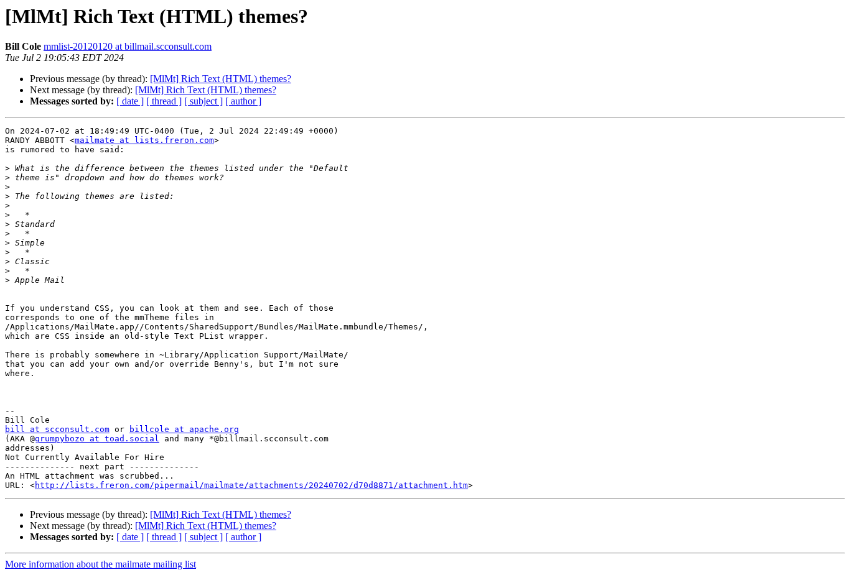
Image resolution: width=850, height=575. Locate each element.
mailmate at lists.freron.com (144, 140)
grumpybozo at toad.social (97, 438)
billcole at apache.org (184, 429)
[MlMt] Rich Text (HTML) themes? (220, 78)
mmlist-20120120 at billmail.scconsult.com (128, 46)
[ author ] (243, 101)
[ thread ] (164, 101)
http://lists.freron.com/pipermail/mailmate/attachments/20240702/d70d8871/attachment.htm (251, 485)
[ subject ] (203, 101)
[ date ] (130, 101)
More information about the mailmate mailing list (100, 564)
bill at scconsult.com (57, 429)
